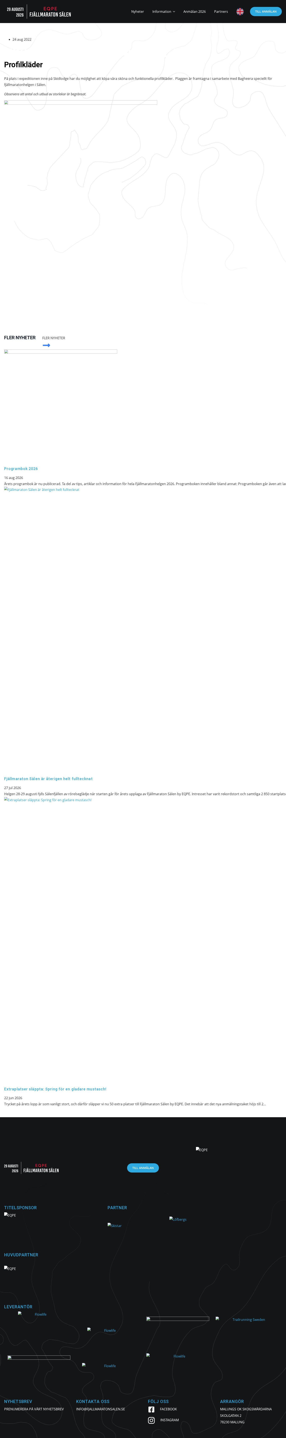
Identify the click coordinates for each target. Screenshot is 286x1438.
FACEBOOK (168, 1409)
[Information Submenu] (175, 11)
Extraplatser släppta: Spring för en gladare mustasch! (55, 1089)
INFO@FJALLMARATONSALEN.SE (100, 1409)
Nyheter (137, 11)
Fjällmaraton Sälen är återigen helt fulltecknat (48, 779)
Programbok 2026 (21, 468)
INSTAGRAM (169, 1420)
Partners (221, 11)
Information (161, 11)
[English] (238, 11)
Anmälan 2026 (194, 11)
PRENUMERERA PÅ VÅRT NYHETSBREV (34, 1409)
